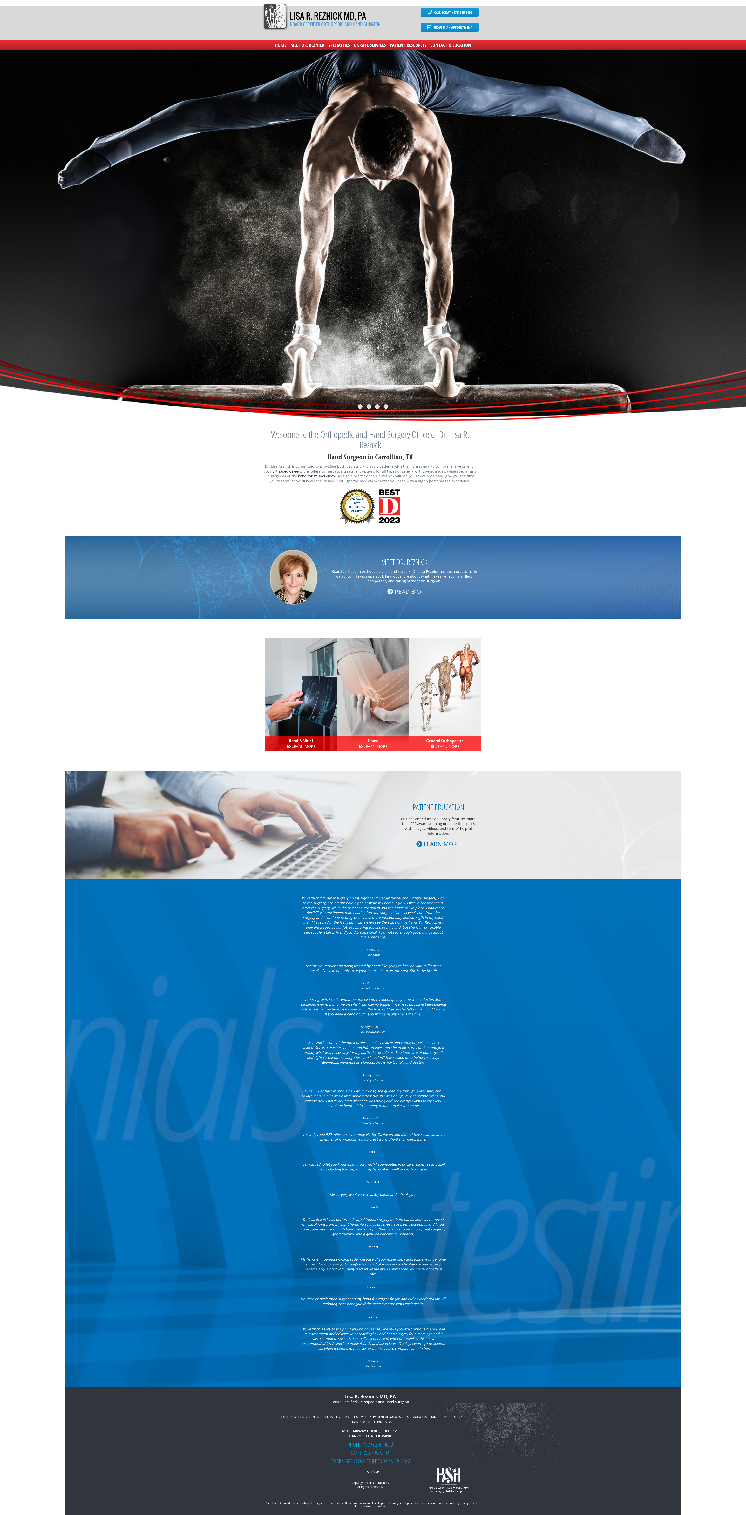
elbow (381, 1506)
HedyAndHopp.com (456, 1491)
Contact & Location (450, 45)
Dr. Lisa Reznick (334, 1503)
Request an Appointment (452, 27)
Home (280, 45)
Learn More (303, 746)
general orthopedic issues (422, 1503)
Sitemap (373, 1472)
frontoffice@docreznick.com (377, 1461)
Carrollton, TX (273, 1503)
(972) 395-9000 (378, 1445)
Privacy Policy (451, 1416)
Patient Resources (408, 45)
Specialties (339, 45)
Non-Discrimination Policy (372, 1422)
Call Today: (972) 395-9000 (452, 12)
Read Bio (407, 591)
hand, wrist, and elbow (317, 476)
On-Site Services (370, 45)
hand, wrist (365, 1506)
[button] (56, 214)
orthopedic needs (287, 471)
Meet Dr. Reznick (307, 45)
